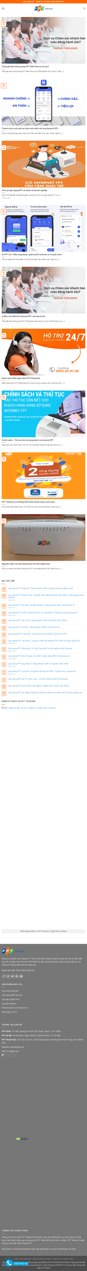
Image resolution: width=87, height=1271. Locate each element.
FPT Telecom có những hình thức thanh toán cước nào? (28, 502)
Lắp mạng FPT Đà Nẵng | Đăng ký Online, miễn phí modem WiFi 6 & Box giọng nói (45, 692)
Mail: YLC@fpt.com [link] (10, 1051)
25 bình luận (14, 600)
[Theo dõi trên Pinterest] (21, 976)
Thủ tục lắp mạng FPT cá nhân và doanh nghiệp (24, 190)
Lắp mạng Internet (10, 991)
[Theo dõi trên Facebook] (4, 976)
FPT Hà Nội (7, 1035)
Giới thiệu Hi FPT (9, 1012)
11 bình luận (14, 643)
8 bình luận (14, 674)
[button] (3, 8)
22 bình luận (14, 651)
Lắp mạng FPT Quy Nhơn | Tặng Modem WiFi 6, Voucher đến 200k (38, 664)
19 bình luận (14, 666)
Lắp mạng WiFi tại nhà (12, 995)
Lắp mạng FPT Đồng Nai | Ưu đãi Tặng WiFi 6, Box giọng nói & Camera (40, 648)
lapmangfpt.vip (17, 1047)
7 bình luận (14, 607)
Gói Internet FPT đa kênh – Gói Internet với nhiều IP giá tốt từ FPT (37, 634)
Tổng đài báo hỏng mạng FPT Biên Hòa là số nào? (25, 66)
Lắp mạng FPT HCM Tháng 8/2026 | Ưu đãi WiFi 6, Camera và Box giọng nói (42, 613)
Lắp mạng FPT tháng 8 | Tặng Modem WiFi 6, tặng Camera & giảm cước (40, 588)
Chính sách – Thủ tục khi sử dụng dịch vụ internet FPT (28, 440)
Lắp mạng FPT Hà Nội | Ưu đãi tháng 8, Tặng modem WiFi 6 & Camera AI (41, 605)
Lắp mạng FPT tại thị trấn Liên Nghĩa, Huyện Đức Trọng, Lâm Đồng (38, 686)
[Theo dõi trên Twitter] (12, 976)
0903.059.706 (21, 1263)
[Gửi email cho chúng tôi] (17, 976)
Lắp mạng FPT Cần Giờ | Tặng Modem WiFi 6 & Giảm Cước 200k (37, 620)
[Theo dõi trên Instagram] (8, 976)
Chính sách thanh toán (62, 1259)
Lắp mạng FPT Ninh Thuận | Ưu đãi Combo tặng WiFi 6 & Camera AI (39, 656)
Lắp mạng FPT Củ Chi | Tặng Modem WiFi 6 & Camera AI (33, 627)
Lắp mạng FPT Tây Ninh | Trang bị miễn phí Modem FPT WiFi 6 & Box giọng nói (44, 641)
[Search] (84, 8)
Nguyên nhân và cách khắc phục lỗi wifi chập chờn (26, 564)
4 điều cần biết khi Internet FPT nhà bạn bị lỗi (23, 316)
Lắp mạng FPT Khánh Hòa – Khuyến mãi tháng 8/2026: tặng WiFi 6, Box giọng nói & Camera (46, 596)
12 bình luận (14, 658)
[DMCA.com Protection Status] (21, 1139)
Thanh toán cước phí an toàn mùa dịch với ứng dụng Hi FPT (30, 128)
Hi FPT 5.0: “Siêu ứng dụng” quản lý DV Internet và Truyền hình (32, 254)
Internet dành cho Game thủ (14, 1008)
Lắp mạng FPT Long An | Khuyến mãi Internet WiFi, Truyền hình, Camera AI (42, 671)
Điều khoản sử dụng (42, 1259)
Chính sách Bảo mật (23, 1259)
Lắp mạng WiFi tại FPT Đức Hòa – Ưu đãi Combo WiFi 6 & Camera (38, 679)
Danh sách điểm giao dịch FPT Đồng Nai (21, 378)
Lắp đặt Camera (9, 1003)
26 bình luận (14, 615)
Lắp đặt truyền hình (10, 999)
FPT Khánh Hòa (9, 1040)
